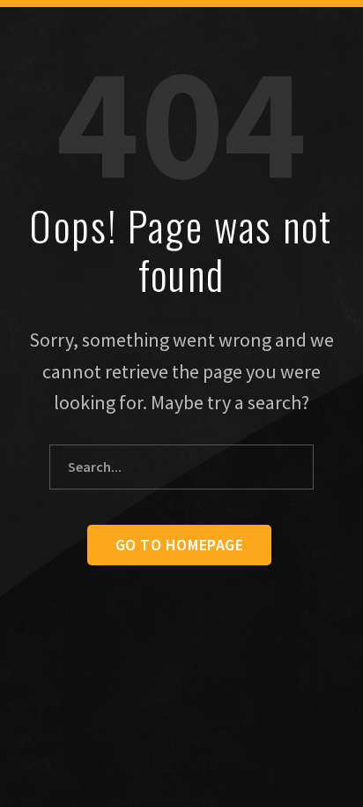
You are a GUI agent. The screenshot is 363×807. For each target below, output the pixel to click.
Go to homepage (179, 544)
